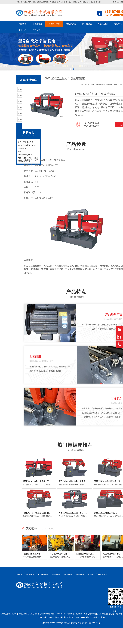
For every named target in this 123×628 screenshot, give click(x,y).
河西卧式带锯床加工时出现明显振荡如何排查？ (96, 553)
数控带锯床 (71, 24)
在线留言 (36, 30)
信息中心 (91, 574)
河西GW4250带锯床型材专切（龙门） (75, 512)
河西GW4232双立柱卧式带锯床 (72, 481)
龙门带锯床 (87, 24)
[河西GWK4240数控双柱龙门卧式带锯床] (39, 499)
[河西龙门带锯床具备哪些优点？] (34, 543)
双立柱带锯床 (54, 24)
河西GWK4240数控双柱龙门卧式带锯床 (40, 512)
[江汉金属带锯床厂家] (39, 12)
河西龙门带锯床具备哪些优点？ (36, 553)
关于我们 (22, 30)
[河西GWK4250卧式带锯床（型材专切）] (39, 467)
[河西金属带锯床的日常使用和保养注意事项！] (61, 543)
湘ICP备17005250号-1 (93, 622)
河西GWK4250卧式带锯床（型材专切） (40, 481)
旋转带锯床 (103, 24)
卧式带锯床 (37, 24)
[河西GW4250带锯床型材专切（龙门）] (74, 499)
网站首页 (22, 24)
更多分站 (116, 2)
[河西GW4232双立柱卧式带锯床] (74, 467)
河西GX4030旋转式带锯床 (105, 512)
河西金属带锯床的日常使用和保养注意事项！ (69, 553)
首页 (89, 84)
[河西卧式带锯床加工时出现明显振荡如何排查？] (87, 543)
